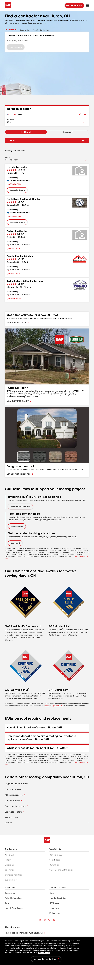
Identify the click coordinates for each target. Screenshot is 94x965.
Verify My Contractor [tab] (41, 30)
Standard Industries (13, 875)
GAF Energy (54, 903)
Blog (7, 903)
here (47, 705)
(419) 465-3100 (14, 299)
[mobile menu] (87, 5)
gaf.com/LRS (58, 705)
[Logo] (8, 8)
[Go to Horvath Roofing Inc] (79, 171)
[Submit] (85, 113)
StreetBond (54, 908)
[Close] (92, 939)
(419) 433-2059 (14, 217)
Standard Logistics (57, 898)
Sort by (7, 157)
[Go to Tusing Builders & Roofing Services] (79, 285)
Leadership (9, 865)
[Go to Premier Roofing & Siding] (79, 260)
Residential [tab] (11, 30)
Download (15, 543)
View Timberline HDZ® (20, 507)
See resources (17, 526)
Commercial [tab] (24, 30)
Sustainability (10, 880)
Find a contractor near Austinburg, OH (24, 933)
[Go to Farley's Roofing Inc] (79, 235)
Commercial (68, 132)
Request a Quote (17, 190)
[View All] (18, 178)
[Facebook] (40, 920)
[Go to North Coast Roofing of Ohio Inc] (79, 203)
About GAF (9, 855)
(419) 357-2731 (14, 274)
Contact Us (10, 893)
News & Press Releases (14, 908)
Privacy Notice (44, 953)
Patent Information (13, 898)
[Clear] (79, 113)
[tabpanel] (47, 42)
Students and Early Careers (61, 870)
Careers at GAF (55, 855)
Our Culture (54, 865)
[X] (45, 920)
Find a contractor (74, 5)
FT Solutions (54, 913)
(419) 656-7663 (14, 185)
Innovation (9, 870)
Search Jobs (54, 860)
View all (8, 823)
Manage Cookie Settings (45, 959)
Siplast (52, 893)
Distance (10, 119)
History (8, 860)
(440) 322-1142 (14, 249)
